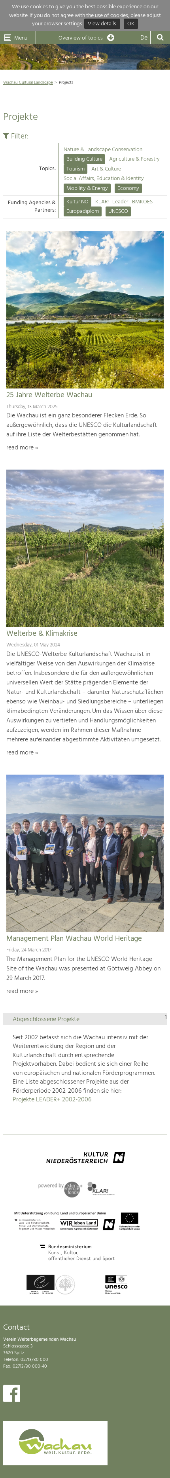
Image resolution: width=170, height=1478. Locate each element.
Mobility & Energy (87, 188)
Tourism (75, 169)
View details (102, 23)
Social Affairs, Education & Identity (104, 178)
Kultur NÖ (77, 202)
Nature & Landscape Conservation (103, 149)
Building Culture (84, 159)
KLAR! (102, 202)
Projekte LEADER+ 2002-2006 (52, 1100)
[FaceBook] (11, 1395)
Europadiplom (82, 211)
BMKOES (142, 202)
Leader (120, 202)
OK (130, 23)
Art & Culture (106, 169)
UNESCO (118, 211)
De (143, 38)
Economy (128, 188)
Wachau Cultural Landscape (28, 82)
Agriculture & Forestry (134, 159)
